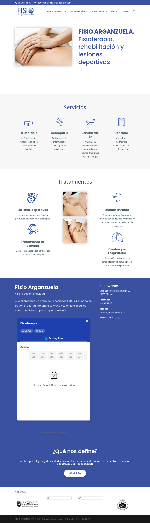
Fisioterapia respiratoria (117, 251)
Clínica (114, 11)
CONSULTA (75, 473)
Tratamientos (98, 11)
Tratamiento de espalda (33, 244)
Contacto (125, 11)
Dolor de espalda (77, 11)
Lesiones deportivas (54, 11)
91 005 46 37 (24, 2)
